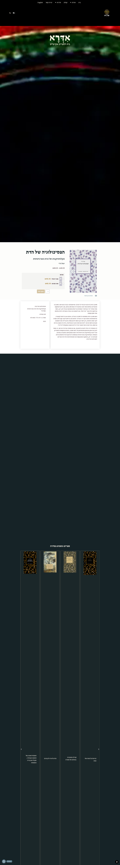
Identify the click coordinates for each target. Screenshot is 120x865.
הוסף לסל (41, 291)
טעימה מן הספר (88, 296)
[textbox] (75, 324)
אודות (74, 2)
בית (79, 2)
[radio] (54, 279)
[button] (9, 12)
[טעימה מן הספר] (96, 296)
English (40, 2)
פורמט (61, 274)
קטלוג (65, 2)
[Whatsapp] (4, 861)
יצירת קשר (49, 2)
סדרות (59, 2)
